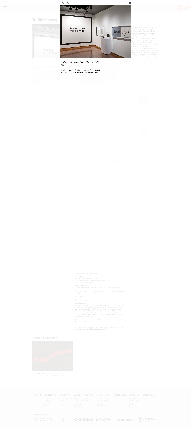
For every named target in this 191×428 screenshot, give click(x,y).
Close (130, 3)
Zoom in (62, 2)
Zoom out (67, 2)
